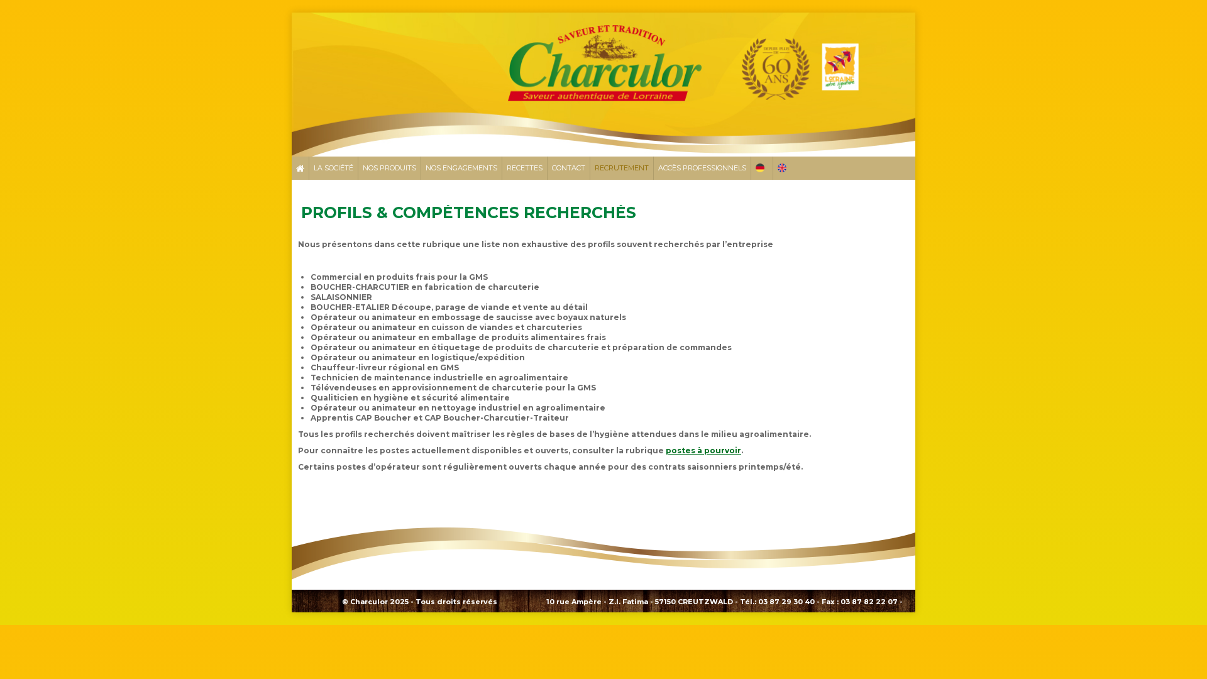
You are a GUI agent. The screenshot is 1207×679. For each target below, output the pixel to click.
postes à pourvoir (703, 450)
